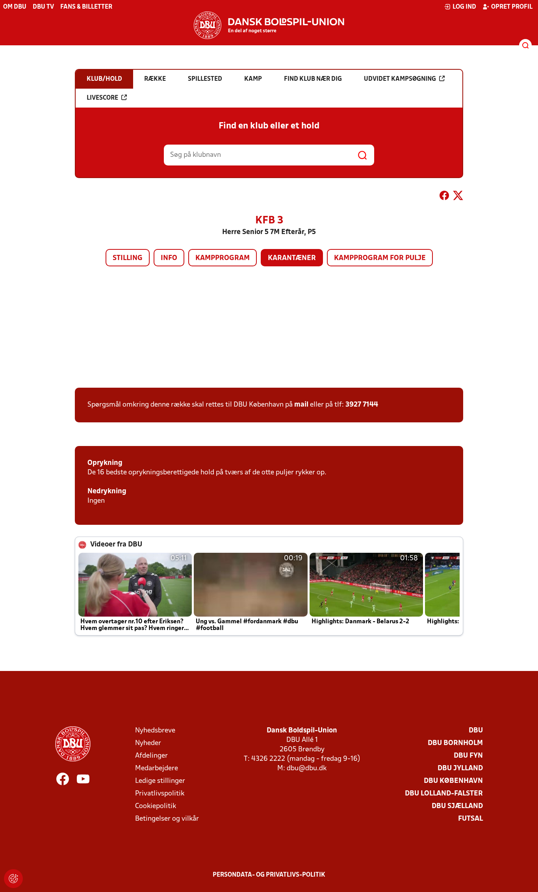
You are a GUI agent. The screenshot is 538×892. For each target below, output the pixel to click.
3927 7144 (361, 404)
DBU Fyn (468, 756)
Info (169, 258)
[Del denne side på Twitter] (458, 197)
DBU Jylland (460, 768)
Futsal (470, 819)
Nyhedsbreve (155, 730)
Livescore (102, 98)
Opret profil (511, 7)
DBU (476, 730)
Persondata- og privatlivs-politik (269, 875)
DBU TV (43, 7)
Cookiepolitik (155, 806)
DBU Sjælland (457, 806)
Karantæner (292, 258)
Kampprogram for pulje (380, 258)
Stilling (128, 258)
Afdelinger (151, 756)
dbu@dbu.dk (307, 768)
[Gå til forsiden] (269, 25)
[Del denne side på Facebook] (444, 197)
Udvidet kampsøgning (400, 79)
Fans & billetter (86, 7)
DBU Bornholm (455, 743)
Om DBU (14, 7)
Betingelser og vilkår (167, 819)
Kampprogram (222, 258)
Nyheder (148, 743)
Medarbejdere (156, 768)
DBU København (453, 781)
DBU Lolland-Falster (444, 793)
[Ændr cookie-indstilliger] (13, 878)
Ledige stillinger (160, 781)
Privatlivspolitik (159, 793)
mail (301, 404)
